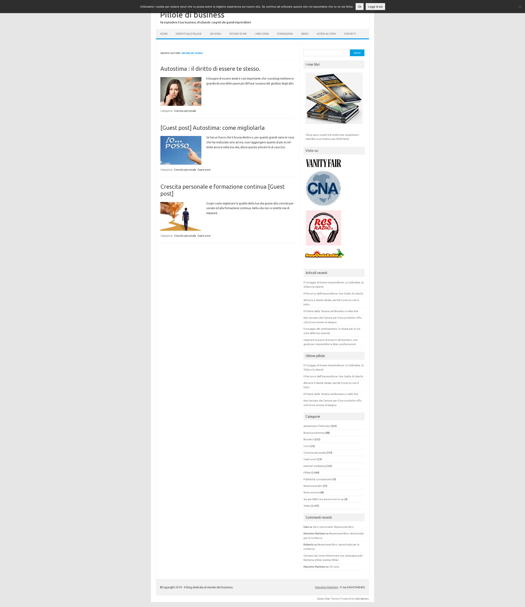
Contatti (350, 33)
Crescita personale (185, 110)
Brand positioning (314, 432)
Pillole (307, 472)
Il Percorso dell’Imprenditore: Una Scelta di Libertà (333, 293)
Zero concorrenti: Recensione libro (333, 526)
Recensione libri (313, 485)
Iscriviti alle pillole (189, 33)
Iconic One (323, 598)
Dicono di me (238, 33)
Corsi (307, 446)
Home (164, 33)
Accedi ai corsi (326, 33)
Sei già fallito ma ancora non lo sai (324, 499)
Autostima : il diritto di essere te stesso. (210, 68)
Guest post (204, 169)
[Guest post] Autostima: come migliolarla (212, 127)
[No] (520, 7)
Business (309, 439)
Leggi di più (375, 6)
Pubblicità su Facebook (317, 479)
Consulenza (285, 33)
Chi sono (215, 33)
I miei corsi (262, 33)
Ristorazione (311, 492)
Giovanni (309, 555)
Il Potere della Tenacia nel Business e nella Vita (331, 311)
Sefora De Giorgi (192, 53)
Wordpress (362, 598)
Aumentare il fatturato (317, 425)
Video (305, 33)
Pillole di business (192, 14)
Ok (359, 6)
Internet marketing (314, 465)
